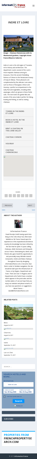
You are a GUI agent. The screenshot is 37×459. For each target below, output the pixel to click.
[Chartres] (18, 329)
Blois (6, 323)
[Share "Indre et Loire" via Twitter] (10, 196)
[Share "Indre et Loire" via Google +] (14, 196)
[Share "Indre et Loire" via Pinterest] (18, 196)
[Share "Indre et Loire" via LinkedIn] (23, 196)
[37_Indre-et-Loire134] (18, 51)
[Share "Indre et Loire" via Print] (31, 196)
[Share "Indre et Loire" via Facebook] (6, 196)
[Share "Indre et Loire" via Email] (27, 196)
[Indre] (18, 339)
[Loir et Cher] (18, 349)
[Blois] (18, 312)
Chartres (7, 333)
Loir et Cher (8, 353)
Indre (6, 343)
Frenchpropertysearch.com (18, 440)
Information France (18, 231)
